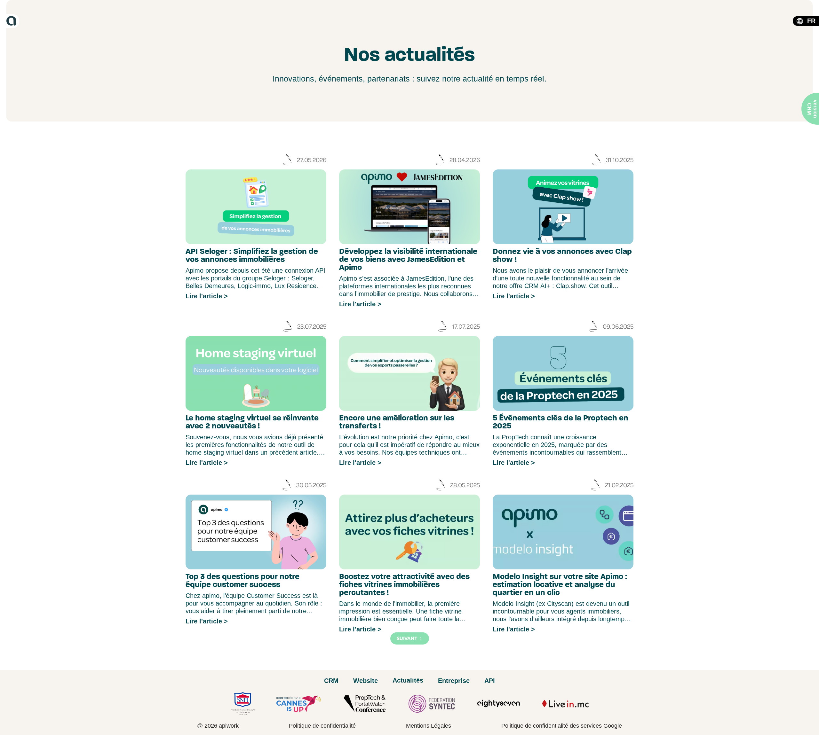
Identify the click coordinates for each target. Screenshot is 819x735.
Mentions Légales (428, 726)
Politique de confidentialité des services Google (561, 726)
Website (365, 680)
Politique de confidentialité (322, 726)
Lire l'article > (207, 296)
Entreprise (454, 680)
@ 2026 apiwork (218, 726)
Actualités (408, 680)
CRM (331, 680)
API (489, 680)
